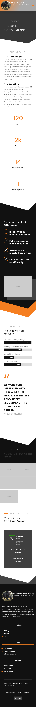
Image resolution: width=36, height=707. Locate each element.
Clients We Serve (10, 654)
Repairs (6, 634)
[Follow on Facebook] (16, 698)
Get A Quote (8, 672)
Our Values (8, 648)
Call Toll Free (19, 537)
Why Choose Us (9, 651)
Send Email (8, 669)
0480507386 (8, 666)
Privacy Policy (10, 693)
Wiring (6, 631)
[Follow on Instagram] (20, 698)
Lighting (7, 636)
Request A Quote (18, 559)
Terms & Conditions (23, 693)
